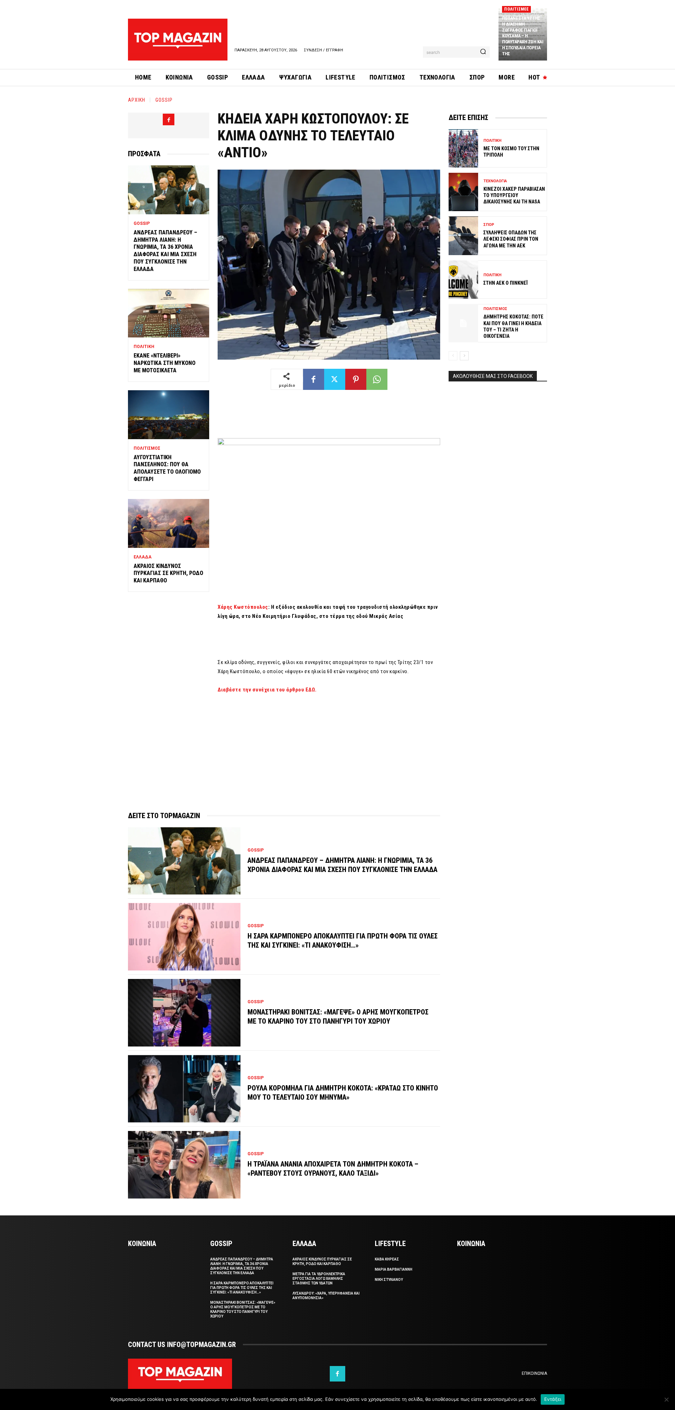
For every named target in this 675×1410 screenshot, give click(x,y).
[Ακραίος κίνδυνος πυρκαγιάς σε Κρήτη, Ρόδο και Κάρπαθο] (168, 523)
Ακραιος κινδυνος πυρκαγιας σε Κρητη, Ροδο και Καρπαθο (168, 573)
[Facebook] (168, 119)
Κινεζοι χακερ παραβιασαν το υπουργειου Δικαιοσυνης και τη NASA (514, 195)
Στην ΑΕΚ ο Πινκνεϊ (505, 283)
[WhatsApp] (376, 379)
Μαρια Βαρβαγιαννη (393, 1269)
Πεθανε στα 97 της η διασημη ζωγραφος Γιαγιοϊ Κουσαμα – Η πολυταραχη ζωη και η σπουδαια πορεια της (522, 35)
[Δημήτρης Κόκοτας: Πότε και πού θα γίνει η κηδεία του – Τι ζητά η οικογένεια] (463, 323)
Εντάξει (552, 1399)
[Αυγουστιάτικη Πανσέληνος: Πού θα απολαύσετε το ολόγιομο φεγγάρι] (168, 414)
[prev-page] (453, 355)
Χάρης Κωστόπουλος (243, 607)
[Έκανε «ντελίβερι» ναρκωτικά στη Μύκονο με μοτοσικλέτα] (168, 313)
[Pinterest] (355, 379)
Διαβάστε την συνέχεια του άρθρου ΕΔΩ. (267, 690)
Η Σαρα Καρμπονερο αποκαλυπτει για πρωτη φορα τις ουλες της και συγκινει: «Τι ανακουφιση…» (242, 1287)
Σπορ (488, 225)
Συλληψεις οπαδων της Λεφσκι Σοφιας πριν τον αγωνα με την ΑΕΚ (510, 239)
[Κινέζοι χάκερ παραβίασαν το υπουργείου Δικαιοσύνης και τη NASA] (463, 192)
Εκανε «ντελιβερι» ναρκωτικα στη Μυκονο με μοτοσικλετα (164, 363)
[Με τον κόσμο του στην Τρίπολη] (463, 148)
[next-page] (464, 355)
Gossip (164, 100)
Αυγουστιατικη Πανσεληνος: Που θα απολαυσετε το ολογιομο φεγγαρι (167, 468)
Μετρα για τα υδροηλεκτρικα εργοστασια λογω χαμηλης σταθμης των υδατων (318, 1278)
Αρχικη (136, 100)
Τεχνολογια (495, 181)
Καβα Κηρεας (387, 1259)
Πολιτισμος (516, 9)
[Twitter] (334, 379)
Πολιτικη (144, 346)
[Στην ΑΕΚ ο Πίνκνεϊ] (463, 279)
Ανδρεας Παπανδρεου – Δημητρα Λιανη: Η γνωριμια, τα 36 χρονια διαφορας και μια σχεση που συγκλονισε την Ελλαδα (165, 250)
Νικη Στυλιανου (389, 1280)
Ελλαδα (143, 557)
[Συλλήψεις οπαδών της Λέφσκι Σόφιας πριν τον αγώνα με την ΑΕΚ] (463, 235)
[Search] (483, 52)
